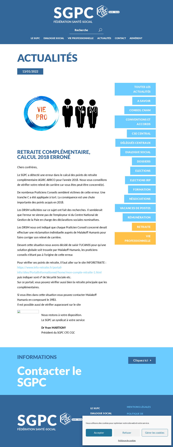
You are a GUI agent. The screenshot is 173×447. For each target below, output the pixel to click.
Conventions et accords (138, 122)
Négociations (140, 198)
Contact (120, 38)
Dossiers (144, 161)
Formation (142, 189)
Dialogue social (54, 38)
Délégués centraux (135, 142)
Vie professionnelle (81, 38)
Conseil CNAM (140, 110)
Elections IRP (140, 180)
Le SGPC (35, 38)
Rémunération (139, 217)
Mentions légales (139, 406)
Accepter (99, 432)
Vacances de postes (135, 208)
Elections (143, 170)
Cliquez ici (140, 360)
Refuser (126, 432)
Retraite (144, 226)
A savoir (144, 100)
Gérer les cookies (154, 432)
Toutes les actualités (142, 89)
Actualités (104, 38)
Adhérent (136, 38)
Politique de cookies (127, 440)
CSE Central (141, 133)
